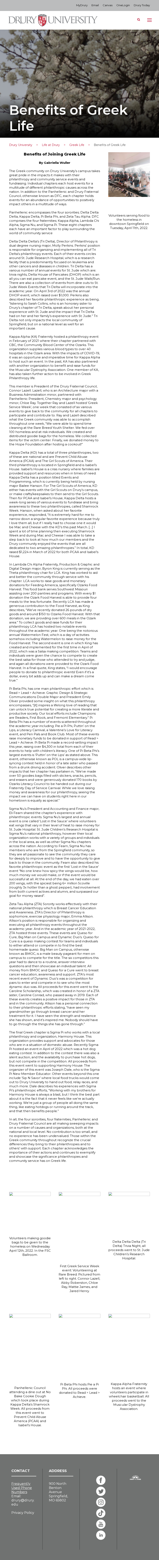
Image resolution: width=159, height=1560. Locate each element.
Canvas (107, 5)
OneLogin (123, 5)
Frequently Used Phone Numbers (21, 1488)
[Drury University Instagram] (101, 1502)
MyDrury (82, 5)
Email (95, 5)
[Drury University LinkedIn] (101, 1535)
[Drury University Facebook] (101, 1480)
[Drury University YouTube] (101, 1524)
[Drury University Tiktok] (101, 1513)
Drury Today (142, 5)
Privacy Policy (22, 1513)
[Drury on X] (101, 1491)
